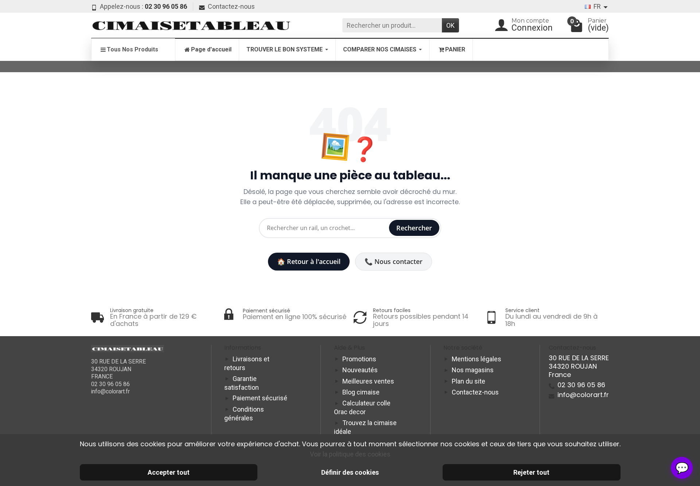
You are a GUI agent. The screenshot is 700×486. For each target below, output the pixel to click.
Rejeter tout (531, 472)
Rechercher (414, 227)
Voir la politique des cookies (350, 454)
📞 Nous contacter (394, 261)
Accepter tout (169, 472)
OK (450, 25)
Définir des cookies (350, 472)
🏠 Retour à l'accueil (309, 261)
